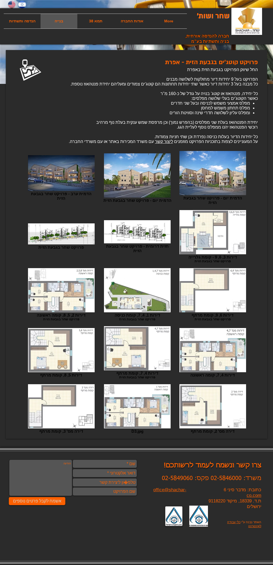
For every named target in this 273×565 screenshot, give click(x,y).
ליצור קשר (164, 141)
